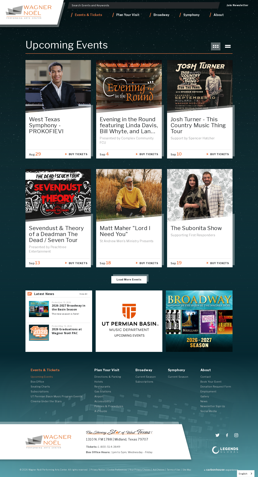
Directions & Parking (107, 376)
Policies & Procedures (108, 406)
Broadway (143, 370)
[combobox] (245, 473)
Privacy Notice (98, 469)
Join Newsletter (238, 5)
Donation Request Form (215, 386)
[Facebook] (227, 435)
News (204, 401)
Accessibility (102, 401)
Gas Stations (102, 391)
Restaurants (102, 386)
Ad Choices (158, 469)
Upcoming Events (42, 376)
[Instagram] (236, 435)
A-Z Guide (100, 411)
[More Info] (58, 86)
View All (83, 294)
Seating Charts (40, 386)
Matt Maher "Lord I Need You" (125, 231)
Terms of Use (173, 469)
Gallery (204, 396)
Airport (99, 396)
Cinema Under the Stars (46, 401)
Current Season (145, 376)
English (243, 473)
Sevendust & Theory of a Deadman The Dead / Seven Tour (56, 234)
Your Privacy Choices (139, 469)
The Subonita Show (196, 228)
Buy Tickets (78, 154)
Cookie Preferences (117, 469)
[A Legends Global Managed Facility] (225, 450)
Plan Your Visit (107, 370)
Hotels (98, 381)
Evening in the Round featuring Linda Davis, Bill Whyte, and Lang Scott (129, 128)
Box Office (37, 381)
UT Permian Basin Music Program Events (56, 396)
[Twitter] (217, 435)
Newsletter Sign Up (212, 406)
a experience (221, 469)
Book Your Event (211, 381)
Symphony (176, 370)
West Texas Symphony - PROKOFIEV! (46, 125)
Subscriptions (40, 391)
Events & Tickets (45, 370)
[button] (215, 46)
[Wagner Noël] (48, 441)
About (205, 370)
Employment (208, 391)
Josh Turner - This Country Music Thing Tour (198, 125)
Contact (205, 376)
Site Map (187, 469)
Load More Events (129, 279)
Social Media (208, 411)
